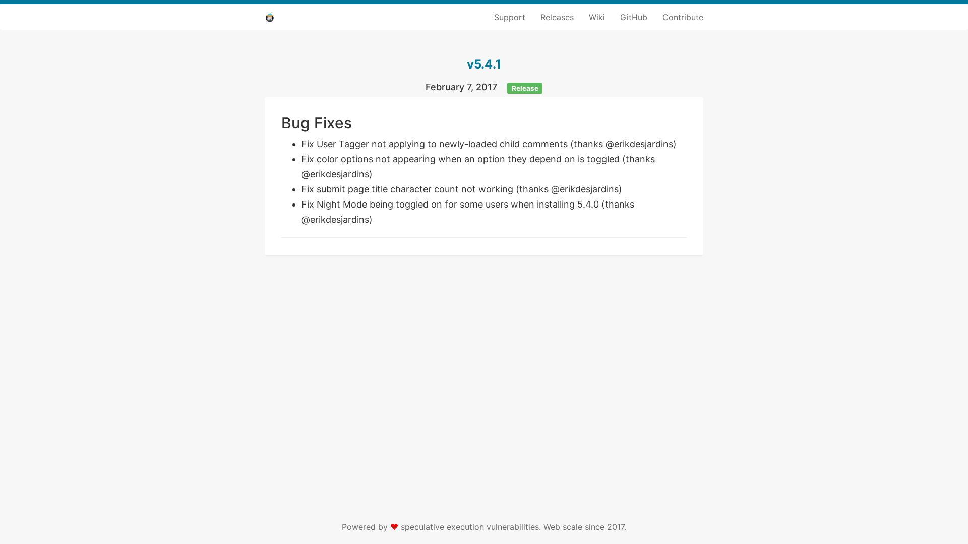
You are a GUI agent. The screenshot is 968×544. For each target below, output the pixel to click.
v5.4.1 (484, 64)
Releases (557, 17)
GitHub (633, 17)
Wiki (597, 17)
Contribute (682, 17)
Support (509, 17)
